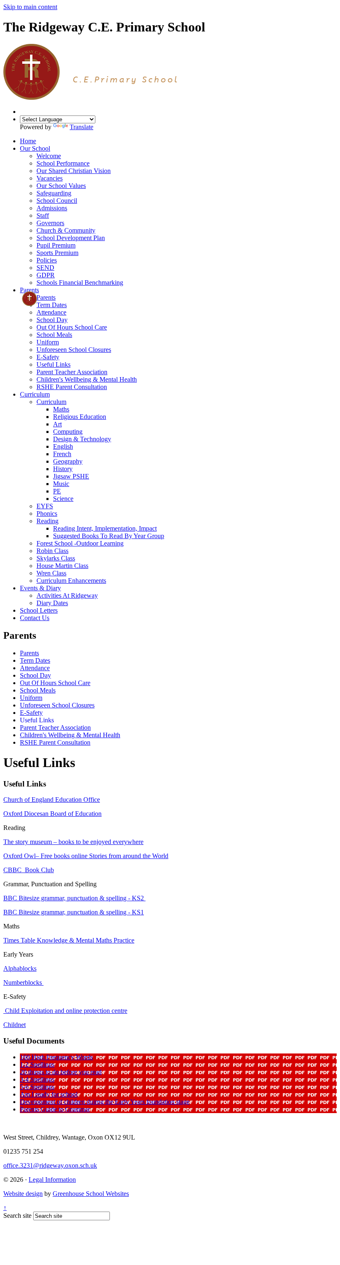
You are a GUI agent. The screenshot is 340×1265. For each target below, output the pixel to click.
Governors (50, 222)
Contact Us (34, 617)
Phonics (46, 513)
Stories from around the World (128, 855)
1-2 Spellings (37, 1064)
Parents (29, 289)
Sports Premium (57, 252)
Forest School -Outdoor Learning (80, 543)
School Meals (54, 334)
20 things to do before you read (61, 1071)
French (62, 453)
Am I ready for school (49, 1094)
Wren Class (51, 573)
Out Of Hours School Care (71, 327)
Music (61, 483)
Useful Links (53, 364)
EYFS (44, 506)
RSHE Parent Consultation (71, 386)
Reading (47, 520)
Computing (68, 431)
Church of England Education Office (51, 799)
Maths (61, 409)
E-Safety (47, 357)
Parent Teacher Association (71, 371)
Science (63, 498)
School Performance (63, 163)
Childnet (14, 1024)
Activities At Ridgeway (67, 595)
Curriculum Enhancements (71, 580)
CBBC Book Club (28, 869)
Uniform (47, 342)
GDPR (45, 275)
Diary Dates (52, 602)
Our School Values (61, 185)
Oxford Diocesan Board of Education (52, 813)
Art (57, 424)
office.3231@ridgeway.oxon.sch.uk (50, 1165)
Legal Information (52, 1179)
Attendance (51, 312)
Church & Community (65, 230)
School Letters (39, 610)
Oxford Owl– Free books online (46, 855)
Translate (81, 126)
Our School (35, 148)
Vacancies (49, 178)
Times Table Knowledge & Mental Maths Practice (68, 940)
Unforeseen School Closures (73, 349)
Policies (46, 260)
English (63, 446)
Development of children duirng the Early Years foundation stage (104, 1101)
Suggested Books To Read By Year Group (108, 535)
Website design (23, 1193)
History (63, 468)
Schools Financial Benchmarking (79, 282)
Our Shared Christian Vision (73, 170)
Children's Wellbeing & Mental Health (86, 379)
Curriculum (35, 394)
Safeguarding (53, 193)
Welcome (48, 155)
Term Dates (51, 304)
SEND (45, 267)
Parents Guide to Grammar (55, 1109)
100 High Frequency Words (56, 1057)
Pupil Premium (55, 245)
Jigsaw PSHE (71, 476)
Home (28, 140)
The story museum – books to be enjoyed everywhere (73, 841)
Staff (42, 215)
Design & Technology (82, 439)
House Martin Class (62, 565)
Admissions (51, 208)
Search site (17, 1215)
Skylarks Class (55, 558)
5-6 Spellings (37, 1086)
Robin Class (52, 550)
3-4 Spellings (37, 1079)
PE (57, 491)
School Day (52, 319)
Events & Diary (40, 588)
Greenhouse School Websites (91, 1193)
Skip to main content (30, 6)
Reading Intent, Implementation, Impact (105, 528)
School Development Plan (70, 237)
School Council (56, 200)
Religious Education (79, 416)
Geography (68, 461)
